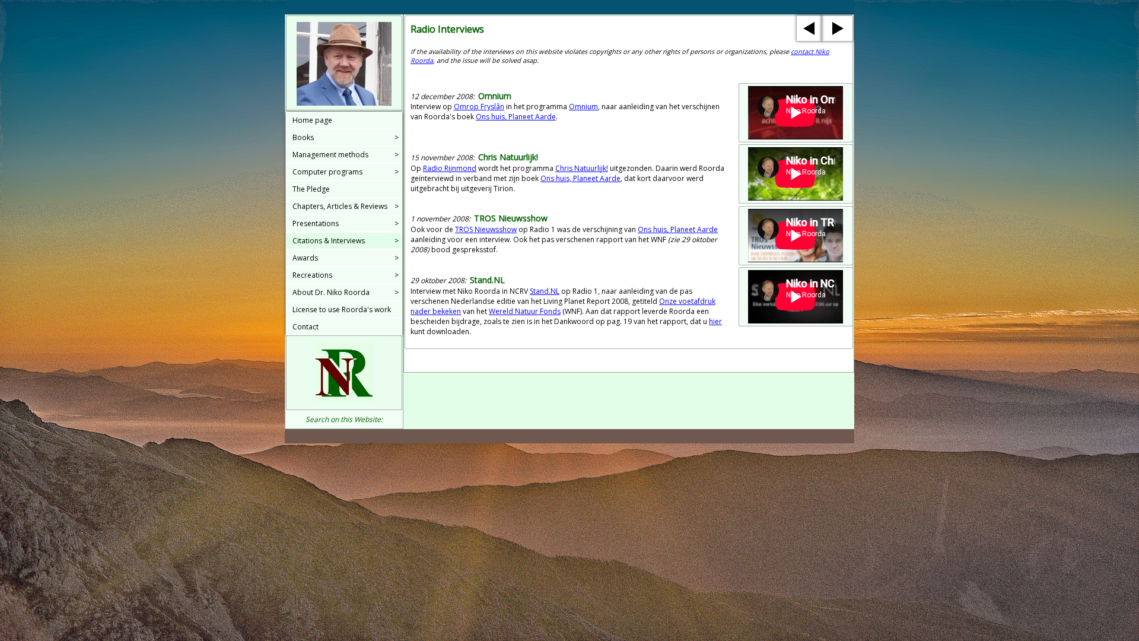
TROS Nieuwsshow (486, 229)
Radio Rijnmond (449, 168)
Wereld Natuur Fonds (525, 311)
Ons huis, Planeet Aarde (516, 117)
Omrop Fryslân (479, 106)
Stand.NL (544, 291)
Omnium (583, 106)
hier (715, 321)
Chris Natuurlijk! (581, 168)
